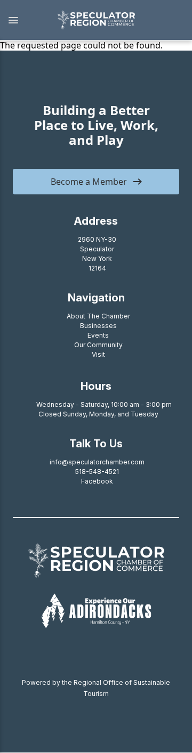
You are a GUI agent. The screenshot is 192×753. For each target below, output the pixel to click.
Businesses (98, 326)
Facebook (97, 481)
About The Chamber (98, 316)
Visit (98, 354)
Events (98, 335)
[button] (23, 20)
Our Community (98, 345)
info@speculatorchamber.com (97, 462)
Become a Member (89, 181)
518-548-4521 (97, 472)
